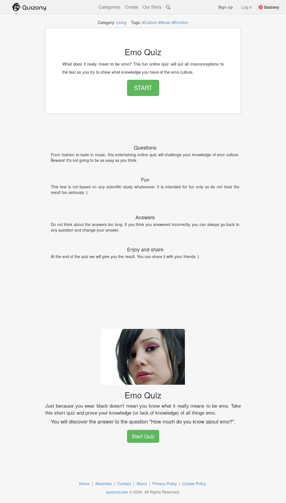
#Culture (149, 22)
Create (131, 7)
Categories (109, 7)
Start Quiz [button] (143, 436)
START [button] (143, 87)
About (142, 483)
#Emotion (180, 22)
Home (85, 483)
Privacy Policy (165, 483)
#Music (164, 22)
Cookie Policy (194, 483)
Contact (124, 483)
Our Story (152, 7)
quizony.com (117, 492)
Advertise (104, 483)
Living (121, 22)
